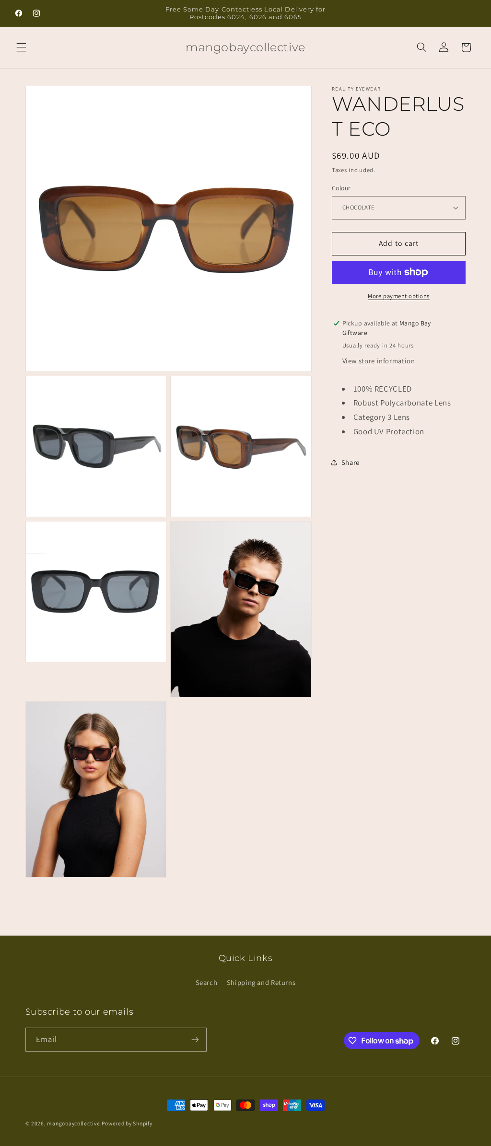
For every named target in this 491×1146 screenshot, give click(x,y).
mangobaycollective (73, 1123)
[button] (21, 47)
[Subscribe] (195, 1039)
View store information (378, 360)
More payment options (399, 296)
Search (207, 982)
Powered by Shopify (127, 1123)
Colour (341, 188)
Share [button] (350, 462)
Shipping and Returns (261, 982)
